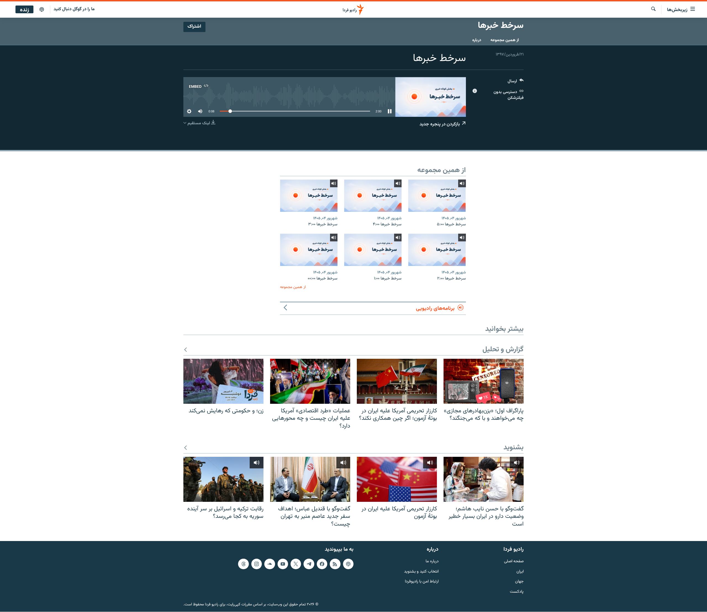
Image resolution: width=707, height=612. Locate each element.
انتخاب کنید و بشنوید (421, 572)
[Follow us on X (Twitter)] (296, 564)
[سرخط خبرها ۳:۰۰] (308, 196)
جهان (519, 582)
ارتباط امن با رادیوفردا (422, 582)
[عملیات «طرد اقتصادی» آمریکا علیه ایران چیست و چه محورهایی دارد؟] (310, 381)
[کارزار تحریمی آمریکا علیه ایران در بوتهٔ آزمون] (397, 479)
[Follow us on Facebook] (322, 564)
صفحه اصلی (514, 561)
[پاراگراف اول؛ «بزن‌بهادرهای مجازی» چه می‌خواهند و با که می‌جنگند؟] (484, 381)
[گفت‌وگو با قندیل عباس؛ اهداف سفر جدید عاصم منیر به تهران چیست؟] (310, 479)
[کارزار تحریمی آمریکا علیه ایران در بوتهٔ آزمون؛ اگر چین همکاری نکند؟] (397, 381)
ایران (520, 572)
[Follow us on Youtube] (283, 564)
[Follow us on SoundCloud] (269, 564)
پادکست (517, 592)
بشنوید (513, 448)
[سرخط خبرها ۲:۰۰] (437, 250)
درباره (476, 40)
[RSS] (335, 564)
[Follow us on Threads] (243, 564)
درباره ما (432, 561)
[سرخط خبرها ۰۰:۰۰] (308, 250)
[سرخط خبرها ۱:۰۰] (373, 250)
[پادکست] (41, 10)
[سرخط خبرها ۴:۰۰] (373, 196)
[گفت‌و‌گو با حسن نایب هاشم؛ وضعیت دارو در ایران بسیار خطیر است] (484, 479)
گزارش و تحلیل (503, 349)
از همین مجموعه (504, 40)
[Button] (516, 82)
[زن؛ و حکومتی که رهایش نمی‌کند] (223, 381)
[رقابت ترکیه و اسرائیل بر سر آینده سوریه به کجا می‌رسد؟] (223, 479)
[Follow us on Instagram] (256, 564)
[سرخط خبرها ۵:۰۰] (437, 196)
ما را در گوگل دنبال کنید (74, 9)
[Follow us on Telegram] (309, 564)
